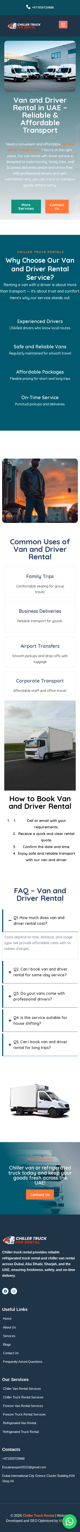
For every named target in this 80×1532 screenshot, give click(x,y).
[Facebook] (5, 1291)
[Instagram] (14, 1291)
